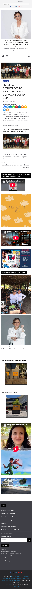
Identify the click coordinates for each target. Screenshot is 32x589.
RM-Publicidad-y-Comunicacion (9, 561)
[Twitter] (7, 106)
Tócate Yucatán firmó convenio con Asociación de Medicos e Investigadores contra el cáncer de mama (15, 165)
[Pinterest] (16, 106)
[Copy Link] (25, 106)
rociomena (13, 101)
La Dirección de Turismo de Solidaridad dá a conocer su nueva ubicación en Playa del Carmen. (16, 157)
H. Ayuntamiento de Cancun (8, 516)
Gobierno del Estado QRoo (8, 513)
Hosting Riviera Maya (7, 520)
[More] (7, 109)
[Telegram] (4, 109)
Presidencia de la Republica (8, 526)
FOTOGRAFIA (5, 81)
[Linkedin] (10, 106)
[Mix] (22, 106)
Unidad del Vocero (6, 536)
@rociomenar (4, 559)
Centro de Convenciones (7, 510)
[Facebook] (4, 106)
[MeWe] (19, 106)
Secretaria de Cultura (7, 533)
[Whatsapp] (13, 106)
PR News (3, 523)
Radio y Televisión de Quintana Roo (10, 530)
